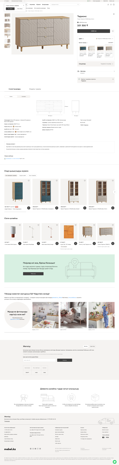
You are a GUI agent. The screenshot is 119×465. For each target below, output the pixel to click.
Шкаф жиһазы (83, 432)
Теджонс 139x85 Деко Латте (109, 54)
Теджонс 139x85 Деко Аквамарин (83, 54)
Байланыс (6, 436)
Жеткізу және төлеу (59, 434)
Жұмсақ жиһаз (84, 429)
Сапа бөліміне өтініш (8, 438)
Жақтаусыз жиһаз (84, 434)
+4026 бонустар (83, 22)
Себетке (93, 31)
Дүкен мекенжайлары (59, 432)
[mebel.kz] (10, 449)
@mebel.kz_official (57, 297)
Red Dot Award (105, 429)
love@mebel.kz (7, 432)
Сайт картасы (58, 443)
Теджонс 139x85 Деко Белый (91, 54)
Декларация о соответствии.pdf (13, 158)
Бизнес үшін (57, 441)
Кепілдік (56, 436)
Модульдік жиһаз (84, 436)
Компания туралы (58, 429)
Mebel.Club (57, 438)
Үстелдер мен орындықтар (86, 438)
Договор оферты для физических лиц (63, 448)
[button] (108, 4)
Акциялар (32, 4)
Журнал (38, 4)
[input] (65, 4)
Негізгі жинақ (82, 42)
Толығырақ (7, 421)
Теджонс (86, 124)
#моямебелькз (72, 297)
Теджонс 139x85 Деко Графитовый (100, 54)
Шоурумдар (45, 4)
